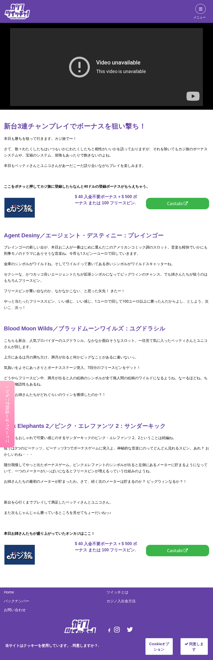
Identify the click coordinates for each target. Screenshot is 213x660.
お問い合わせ (15, 609)
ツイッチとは (117, 592)
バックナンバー (16, 600)
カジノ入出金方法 (121, 600)
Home (9, 592)
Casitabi (48, 203)
